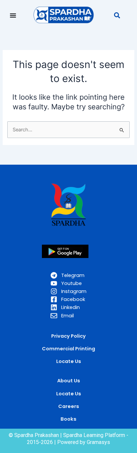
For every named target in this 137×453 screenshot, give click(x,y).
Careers (68, 406)
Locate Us (68, 393)
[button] (116, 15)
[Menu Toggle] (13, 15)
